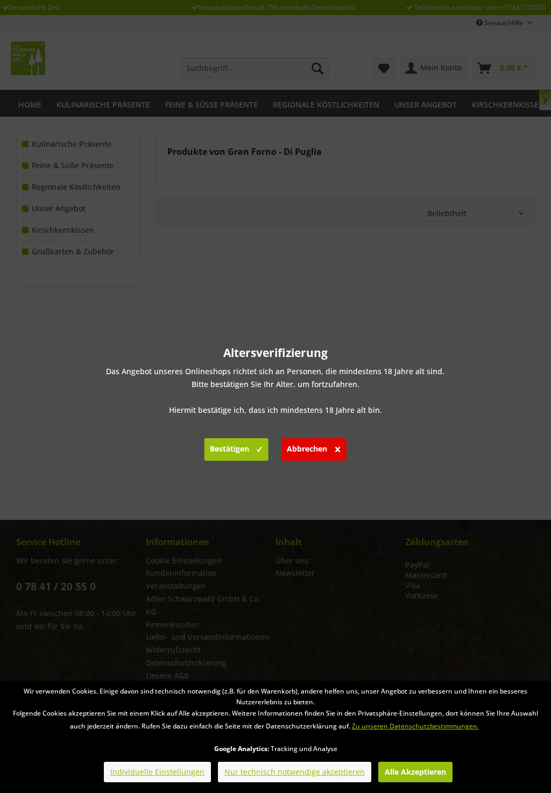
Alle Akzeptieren (415, 772)
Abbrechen (307, 449)
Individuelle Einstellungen (157, 772)
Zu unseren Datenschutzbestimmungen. (415, 726)
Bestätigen (229, 449)
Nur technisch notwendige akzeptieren (294, 772)
